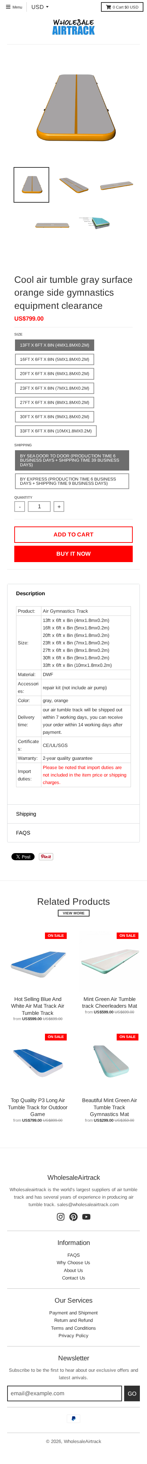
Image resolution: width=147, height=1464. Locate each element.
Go (132, 1394)
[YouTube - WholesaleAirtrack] (86, 1217)
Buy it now (73, 554)
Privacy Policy (73, 1335)
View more (74, 913)
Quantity (23, 497)
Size (18, 334)
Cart (125, 7)
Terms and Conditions (73, 1328)
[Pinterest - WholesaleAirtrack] (73, 1217)
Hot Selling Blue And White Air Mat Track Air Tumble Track (37, 1006)
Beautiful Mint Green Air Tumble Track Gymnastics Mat (109, 1107)
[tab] (73, 593)
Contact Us (73, 1278)
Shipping (23, 445)
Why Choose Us (73, 1262)
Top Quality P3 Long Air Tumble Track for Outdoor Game (37, 1107)
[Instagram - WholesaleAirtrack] (60, 1217)
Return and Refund (73, 1320)
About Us (73, 1270)
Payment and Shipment (73, 1312)
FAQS (73, 1255)
